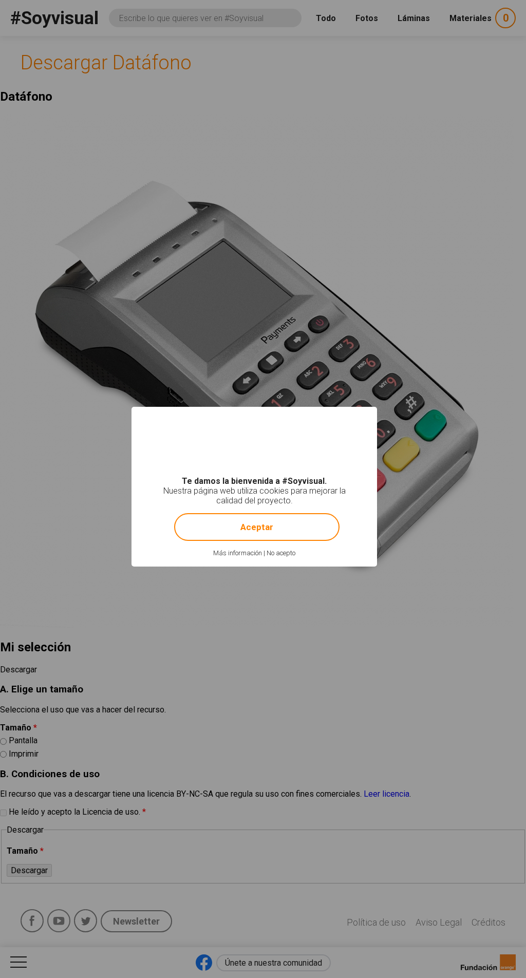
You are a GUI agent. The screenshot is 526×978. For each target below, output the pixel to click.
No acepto (281, 553)
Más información (237, 553)
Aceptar (256, 527)
